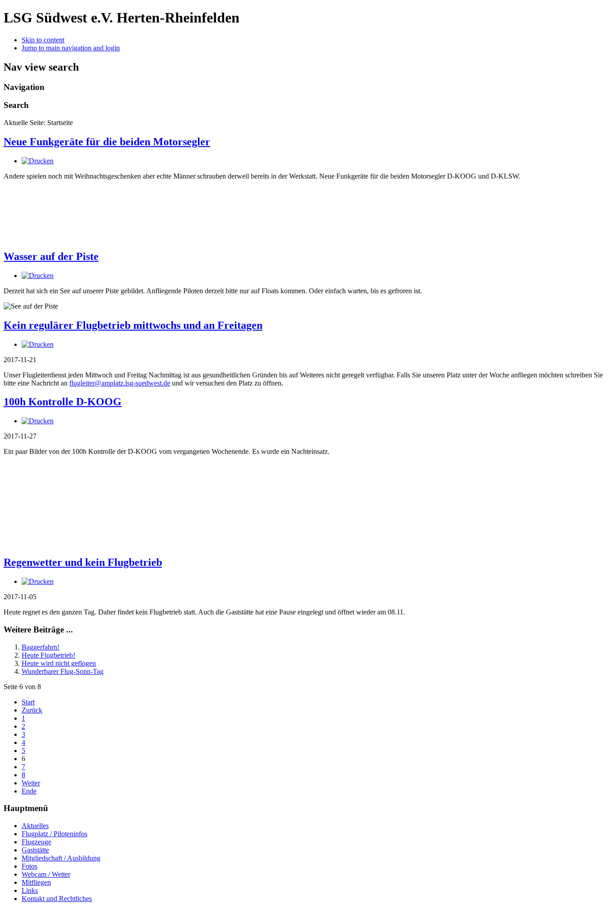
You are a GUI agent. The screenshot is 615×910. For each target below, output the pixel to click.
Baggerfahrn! (40, 647)
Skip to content (43, 40)
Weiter (31, 783)
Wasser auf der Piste (51, 256)
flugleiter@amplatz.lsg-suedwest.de (119, 383)
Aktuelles (35, 825)
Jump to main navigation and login (71, 48)
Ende (29, 791)
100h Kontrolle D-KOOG (63, 402)
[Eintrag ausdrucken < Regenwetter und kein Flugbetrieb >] (38, 581)
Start (28, 702)
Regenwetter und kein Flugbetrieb (83, 562)
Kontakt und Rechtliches (57, 898)
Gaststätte (35, 850)
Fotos (29, 866)
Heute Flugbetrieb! (48, 655)
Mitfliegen (36, 882)
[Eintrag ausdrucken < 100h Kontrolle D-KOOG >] (38, 421)
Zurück (32, 710)
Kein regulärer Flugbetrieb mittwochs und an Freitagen (133, 325)
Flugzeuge (36, 842)
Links (30, 890)
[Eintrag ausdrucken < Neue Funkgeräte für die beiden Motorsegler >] (38, 161)
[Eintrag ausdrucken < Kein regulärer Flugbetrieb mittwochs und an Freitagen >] (38, 344)
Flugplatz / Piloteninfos (54, 834)
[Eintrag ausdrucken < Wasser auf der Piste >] (38, 275)
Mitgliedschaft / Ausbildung (61, 858)
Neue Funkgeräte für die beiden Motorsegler (107, 142)
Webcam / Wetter (46, 874)
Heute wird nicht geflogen (59, 663)
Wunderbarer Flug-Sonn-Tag (63, 671)
